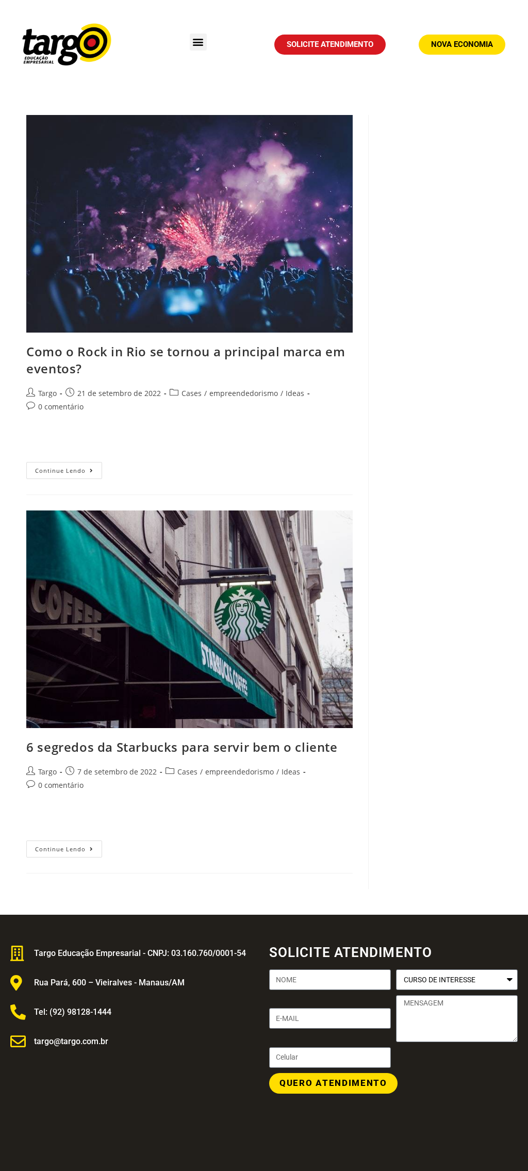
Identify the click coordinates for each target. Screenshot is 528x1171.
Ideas (295, 393)
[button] (198, 42)
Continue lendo (68, 468)
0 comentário (61, 406)
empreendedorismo (243, 393)
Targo (47, 393)
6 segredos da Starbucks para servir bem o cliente (181, 746)
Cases (192, 393)
